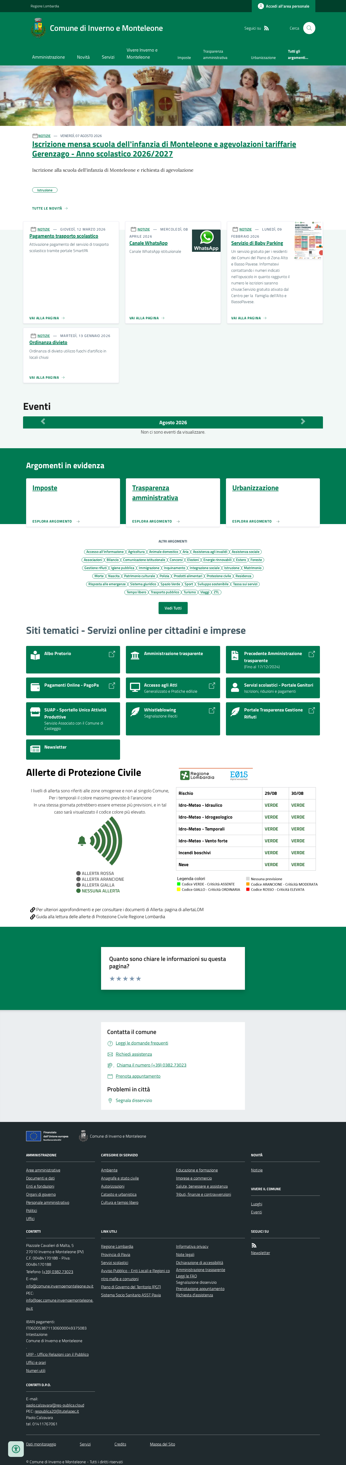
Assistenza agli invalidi (210, 551)
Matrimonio (252, 568)
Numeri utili (35, 1370)
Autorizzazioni (112, 1186)
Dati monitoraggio (41, 1444)
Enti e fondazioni (40, 1186)
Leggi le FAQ (186, 1276)
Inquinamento (174, 568)
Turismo (190, 592)
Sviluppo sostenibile (213, 584)
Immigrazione (149, 568)
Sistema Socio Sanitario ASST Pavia (131, 1295)
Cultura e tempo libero (119, 1202)
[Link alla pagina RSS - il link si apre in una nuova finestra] (266, 28)
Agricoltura (136, 551)
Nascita (114, 576)
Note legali (185, 1254)
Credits (120, 1444)
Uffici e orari (36, 1362)
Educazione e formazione (197, 1170)
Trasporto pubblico (165, 592)
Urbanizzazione (263, 57)
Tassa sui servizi (245, 584)
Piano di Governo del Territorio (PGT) (131, 1287)
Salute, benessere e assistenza (202, 1186)
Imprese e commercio (194, 1178)
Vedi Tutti (173, 608)
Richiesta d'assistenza (194, 1295)
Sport (189, 584)
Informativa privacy (192, 1246)
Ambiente (109, 1170)
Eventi (256, 1212)
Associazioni (93, 559)
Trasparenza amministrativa (215, 54)
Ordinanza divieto (48, 342)
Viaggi (204, 592)
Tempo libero (136, 592)
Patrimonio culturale (139, 576)
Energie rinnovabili (217, 559)
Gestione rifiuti (95, 568)
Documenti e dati (40, 1178)
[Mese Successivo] (303, 421)
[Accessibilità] (16, 1449)
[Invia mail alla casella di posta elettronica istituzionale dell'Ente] (59, 1286)
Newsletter (260, 1253)
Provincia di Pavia (115, 1254)
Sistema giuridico (143, 584)
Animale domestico (163, 551)
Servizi (108, 57)
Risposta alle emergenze (107, 584)
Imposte (184, 57)
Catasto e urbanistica (119, 1194)
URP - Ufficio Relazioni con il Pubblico (57, 1354)
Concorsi (176, 559)
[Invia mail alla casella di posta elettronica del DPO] (55, 1405)
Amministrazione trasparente (200, 1270)
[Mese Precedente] (43, 421)
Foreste (256, 559)
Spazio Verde (170, 584)
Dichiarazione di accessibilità (199, 1262)
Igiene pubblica (122, 568)
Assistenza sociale (245, 551)
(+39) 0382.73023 (57, 1272)
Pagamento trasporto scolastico (63, 236)
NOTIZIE (44, 135)
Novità (83, 57)
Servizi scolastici (114, 1262)
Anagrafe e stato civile (120, 1178)
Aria (185, 551)
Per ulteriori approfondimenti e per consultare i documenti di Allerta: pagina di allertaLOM (119, 909)
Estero (241, 559)
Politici (31, 1210)
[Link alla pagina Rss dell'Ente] (254, 1245)
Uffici (30, 1218)
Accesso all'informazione (105, 551)
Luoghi (256, 1204)
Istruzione (231, 568)
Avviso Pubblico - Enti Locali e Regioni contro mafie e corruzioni (135, 1275)
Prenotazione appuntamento (200, 1289)
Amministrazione (48, 57)
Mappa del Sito (162, 1444)
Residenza (243, 576)
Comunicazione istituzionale (144, 559)
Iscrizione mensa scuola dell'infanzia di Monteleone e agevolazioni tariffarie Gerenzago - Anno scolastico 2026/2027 (164, 149)
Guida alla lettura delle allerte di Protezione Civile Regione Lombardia (100, 916)
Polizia (164, 576)
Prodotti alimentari (188, 576)
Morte (99, 576)
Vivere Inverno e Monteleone (142, 53)
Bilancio (113, 559)
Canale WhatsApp (148, 243)
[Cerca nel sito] (307, 28)
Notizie (257, 1170)
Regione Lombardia (45, 6)
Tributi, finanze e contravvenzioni (203, 1194)
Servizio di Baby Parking (257, 243)
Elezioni (193, 559)
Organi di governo (41, 1194)
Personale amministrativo (47, 1202)
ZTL (216, 592)
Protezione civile (219, 576)
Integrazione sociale (205, 568)
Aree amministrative (43, 1170)
